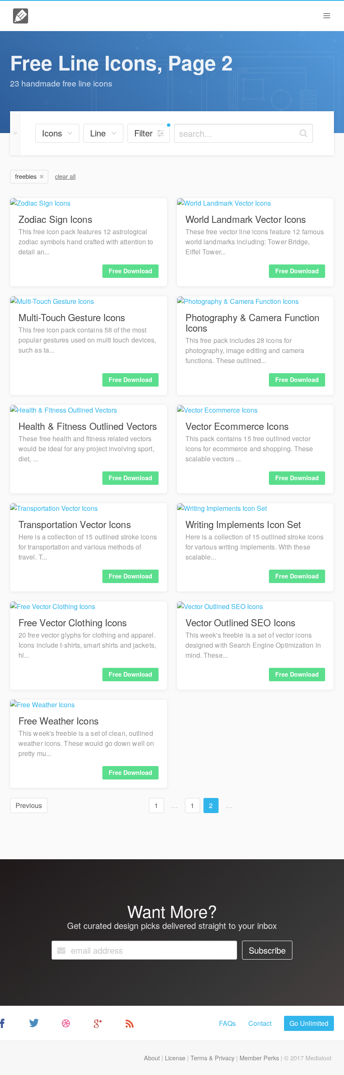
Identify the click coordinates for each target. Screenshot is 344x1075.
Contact (259, 1023)
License (175, 1057)
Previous (29, 805)
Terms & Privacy (212, 1057)
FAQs (227, 1023)
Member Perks (259, 1057)
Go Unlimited (308, 1023)
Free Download (130, 271)
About (152, 1057)
